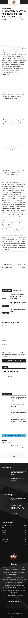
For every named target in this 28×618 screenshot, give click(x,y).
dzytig (5, 19)
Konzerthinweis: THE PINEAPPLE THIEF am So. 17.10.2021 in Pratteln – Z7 (17, 507)
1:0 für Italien (14, 513)
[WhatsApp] (18, 22)
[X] (11, 22)
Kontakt (16, 611)
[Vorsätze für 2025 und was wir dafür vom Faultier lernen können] (5, 296)
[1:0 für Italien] (5, 515)
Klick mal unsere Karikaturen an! (14, 435)
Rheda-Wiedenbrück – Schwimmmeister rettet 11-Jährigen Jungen (8, 266)
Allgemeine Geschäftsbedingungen (14, 613)
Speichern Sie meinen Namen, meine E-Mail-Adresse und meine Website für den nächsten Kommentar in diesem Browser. (14, 354)
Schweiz (3, 298)
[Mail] (16, 606)
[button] (2, 2)
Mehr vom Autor (17, 290)
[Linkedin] (22, 22)
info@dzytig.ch (20, 595)
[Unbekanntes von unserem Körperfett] (5, 304)
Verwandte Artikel (6, 290)
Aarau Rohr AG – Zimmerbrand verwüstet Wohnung (20, 266)
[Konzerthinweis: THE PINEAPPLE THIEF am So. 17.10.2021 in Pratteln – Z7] (5, 507)
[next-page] (5, 317)
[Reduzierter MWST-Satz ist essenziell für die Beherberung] (5, 421)
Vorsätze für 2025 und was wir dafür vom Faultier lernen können (18, 296)
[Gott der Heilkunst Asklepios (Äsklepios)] (5, 500)
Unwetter (11, 70)
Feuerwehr (21, 58)
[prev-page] (3, 317)
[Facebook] (8, 22)
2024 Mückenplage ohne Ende (18, 412)
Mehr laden (13, 427)
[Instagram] (11, 606)
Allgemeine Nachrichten (10, 5)
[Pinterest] (15, 22)
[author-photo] (14, 280)
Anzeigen (11, 611)
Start (3, 5)
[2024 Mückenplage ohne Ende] (5, 311)
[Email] (25, 22)
